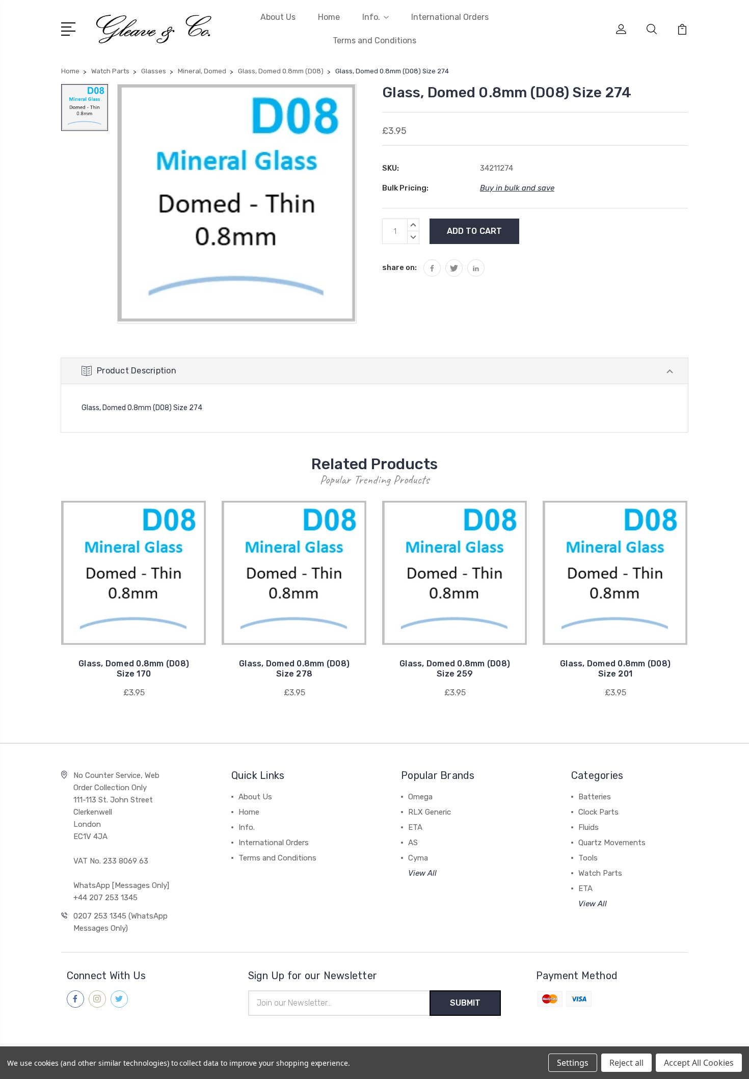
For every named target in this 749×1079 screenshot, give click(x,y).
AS (413, 842)
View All (422, 873)
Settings (572, 1062)
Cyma (418, 857)
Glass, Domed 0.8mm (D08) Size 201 (615, 669)
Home (329, 17)
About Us (278, 17)
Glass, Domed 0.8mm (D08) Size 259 (454, 669)
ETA (415, 827)
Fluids (588, 827)
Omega (420, 796)
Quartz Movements (612, 842)
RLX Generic (429, 812)
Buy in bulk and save (517, 188)
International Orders (450, 17)
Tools (588, 857)
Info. (371, 17)
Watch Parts (600, 873)
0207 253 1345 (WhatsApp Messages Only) (120, 922)
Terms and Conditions (374, 40)
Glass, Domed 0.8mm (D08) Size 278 (294, 669)
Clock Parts (598, 812)
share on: (399, 267)
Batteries (594, 796)
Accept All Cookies (699, 1062)
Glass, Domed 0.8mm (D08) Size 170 (133, 669)
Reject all (626, 1062)
